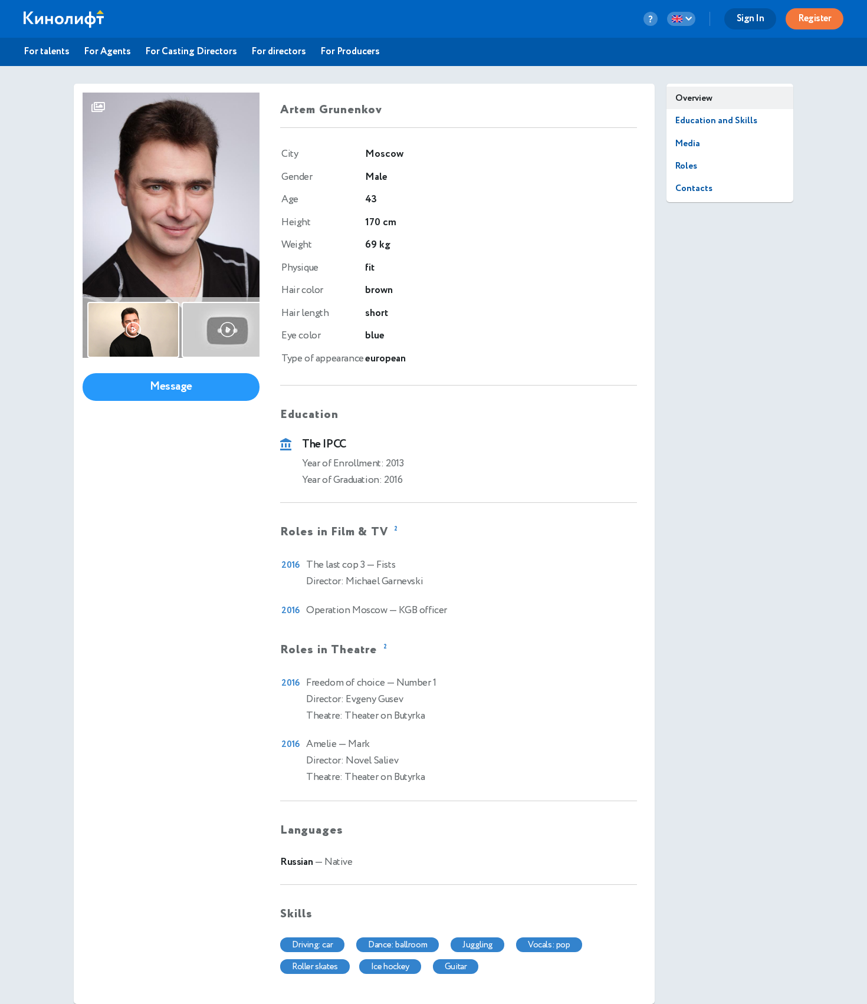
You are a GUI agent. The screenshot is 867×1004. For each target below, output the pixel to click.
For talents (47, 51)
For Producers (350, 51)
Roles (686, 166)
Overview (693, 98)
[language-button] (681, 19)
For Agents (107, 51)
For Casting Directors (191, 51)
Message (171, 386)
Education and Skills (716, 120)
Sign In (750, 18)
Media (687, 143)
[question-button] (650, 19)
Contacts (693, 188)
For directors (278, 51)
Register (814, 18)
